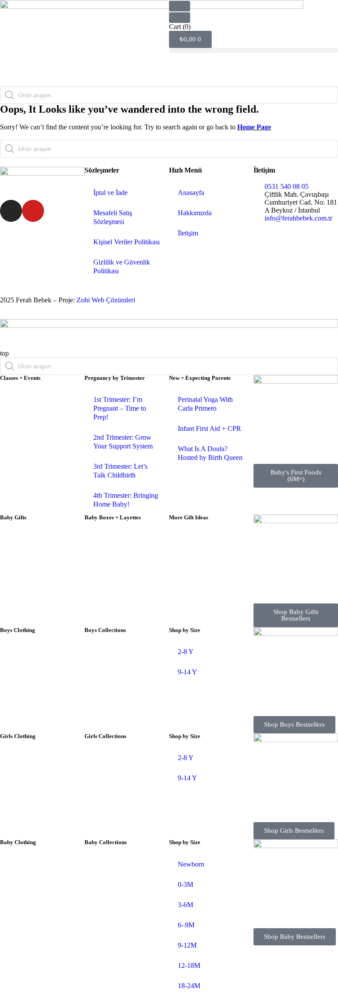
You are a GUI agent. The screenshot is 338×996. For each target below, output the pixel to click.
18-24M (189, 985)
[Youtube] (33, 211)
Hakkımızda (195, 213)
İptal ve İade (110, 192)
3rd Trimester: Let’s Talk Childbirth (120, 471)
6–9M (186, 925)
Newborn (191, 864)
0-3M (185, 884)
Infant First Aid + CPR (209, 428)
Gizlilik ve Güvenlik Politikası (121, 266)
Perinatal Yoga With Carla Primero (205, 404)
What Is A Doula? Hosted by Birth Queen (210, 453)
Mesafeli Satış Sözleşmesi (112, 217)
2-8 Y (186, 651)
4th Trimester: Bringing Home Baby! (125, 500)
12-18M (189, 965)
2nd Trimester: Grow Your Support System (123, 442)
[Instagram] (11, 211)
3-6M (185, 904)
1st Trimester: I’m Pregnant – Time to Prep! (119, 408)
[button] (253, 50)
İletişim (188, 233)
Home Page (254, 127)
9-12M (187, 945)
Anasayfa (191, 192)
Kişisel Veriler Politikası (126, 242)
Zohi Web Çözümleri (106, 300)
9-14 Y (187, 672)
